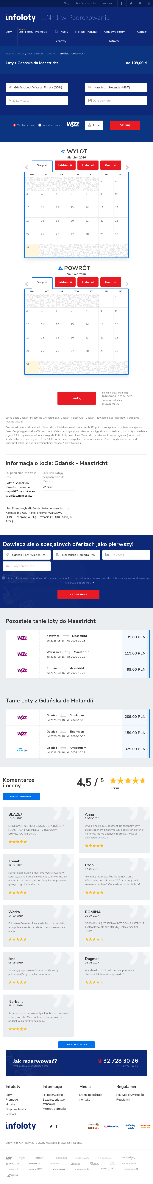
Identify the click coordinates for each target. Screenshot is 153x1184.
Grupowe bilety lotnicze (114, 36)
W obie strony (25, 125)
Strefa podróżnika (85, 3)
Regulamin (123, 1100)
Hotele (80, 32)
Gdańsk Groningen (65, 715)
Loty (9, 32)
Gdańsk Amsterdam (66, 748)
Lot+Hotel (25, 31)
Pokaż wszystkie (76, 1044)
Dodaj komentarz (21, 796)
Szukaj (76, 398)
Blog (66, 3)
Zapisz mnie (78, 594)
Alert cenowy (62, 36)
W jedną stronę (52, 125)
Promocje (41, 32)
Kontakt (142, 32)
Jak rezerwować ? (54, 1095)
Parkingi (92, 32)
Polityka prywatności (130, 1095)
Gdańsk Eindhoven (65, 731)
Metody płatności (54, 1109)
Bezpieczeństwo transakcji (54, 1102)
